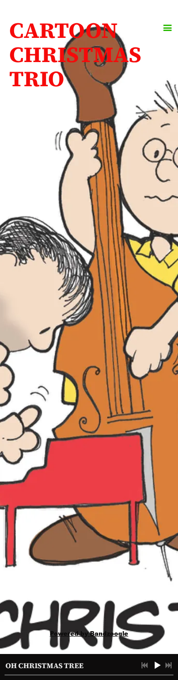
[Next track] (168, 665)
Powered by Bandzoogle (89, 633)
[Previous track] (145, 665)
